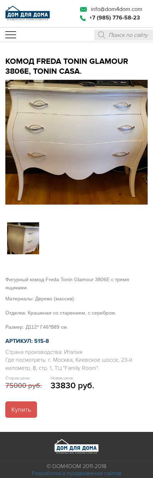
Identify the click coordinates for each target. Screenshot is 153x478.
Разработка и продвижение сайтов (77, 473)
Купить (21, 409)
